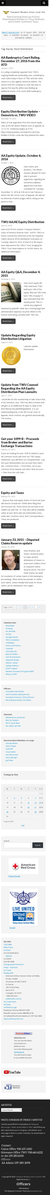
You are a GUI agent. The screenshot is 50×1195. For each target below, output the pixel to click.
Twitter (14, 1127)
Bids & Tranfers (12, 654)
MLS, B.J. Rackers (12, 720)
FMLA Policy (8, 947)
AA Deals (7, 1004)
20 (28, 807)
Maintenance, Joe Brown (15, 717)
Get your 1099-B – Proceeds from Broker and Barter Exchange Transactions (20, 442)
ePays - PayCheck (10, 967)
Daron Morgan (11, 757)
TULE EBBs (8, 944)
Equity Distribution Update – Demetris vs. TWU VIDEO (20, 113)
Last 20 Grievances (13, 657)
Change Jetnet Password (13, 964)
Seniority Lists (11, 651)
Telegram (35, 1124)
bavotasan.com (36, 1191)
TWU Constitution (13, 640)
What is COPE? (11, 674)
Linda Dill (9, 749)
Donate (12, 928)
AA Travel (7, 970)
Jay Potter (9, 760)
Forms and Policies (13, 645)
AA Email (7, 950)
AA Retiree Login (10, 1007)
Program (13, 668)
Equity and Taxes (12, 493)
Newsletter (10, 626)
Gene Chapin (11, 746)
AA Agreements (12, 637)
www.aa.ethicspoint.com (13, 1019)
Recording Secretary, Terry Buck (18, 700)
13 (28, 803)
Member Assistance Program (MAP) (20, 671)
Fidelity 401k (8, 973)
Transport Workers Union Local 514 (28, 1177)
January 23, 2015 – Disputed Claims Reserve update (20, 541)
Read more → (8, 97)
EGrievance (24, 1188)
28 (35, 812)
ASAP (8, 668)
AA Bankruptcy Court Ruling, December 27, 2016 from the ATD (20, 61)
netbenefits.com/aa (13, 999)
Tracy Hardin (11, 752)
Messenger (5, 1127)
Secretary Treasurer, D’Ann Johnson (20, 697)
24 (7, 812)
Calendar (9, 648)
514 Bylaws (10, 643)
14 (35, 803)
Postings (9, 628)
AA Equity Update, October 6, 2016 (21, 157)
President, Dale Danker (15, 691)
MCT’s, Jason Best (13, 723)
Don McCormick (12, 755)
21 (35, 807)
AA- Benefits (10, 631)
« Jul (22, 825)
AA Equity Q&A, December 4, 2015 (20, 273)
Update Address (12, 666)
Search (6, 841)
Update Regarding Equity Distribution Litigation (18, 337)
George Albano (12, 743)
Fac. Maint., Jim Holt (13, 726)
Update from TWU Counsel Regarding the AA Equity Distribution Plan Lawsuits (19, 388)
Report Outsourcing (10, 33)
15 (40, 803)
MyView (9, 956)
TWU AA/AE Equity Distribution (22, 222)
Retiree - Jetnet (12, 663)
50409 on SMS (26, 1127)
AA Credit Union (10, 1002)
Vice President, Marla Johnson (18, 694)
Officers (5, 1159)
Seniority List (19, 1052)
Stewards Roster (12, 660)
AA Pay (8, 634)
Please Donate (14, 876)
